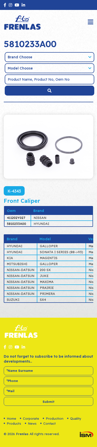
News (32, 423)
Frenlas (22, 434)
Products (14, 423)
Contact (49, 423)
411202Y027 (16, 218)
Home (11, 418)
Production (54, 418)
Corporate (31, 418)
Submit (48, 402)
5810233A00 (16, 224)
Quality (75, 418)
